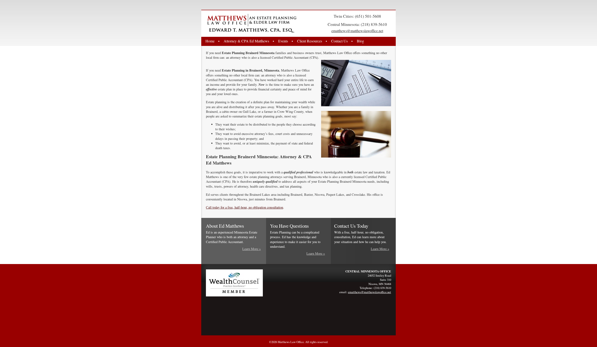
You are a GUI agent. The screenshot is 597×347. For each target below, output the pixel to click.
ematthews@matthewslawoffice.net (357, 30)
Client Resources (309, 40)
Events (283, 40)
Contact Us (339, 40)
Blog (360, 40)
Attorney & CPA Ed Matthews (246, 40)
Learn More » (251, 249)
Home (210, 40)
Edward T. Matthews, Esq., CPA (252, 23)
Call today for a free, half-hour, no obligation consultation (244, 207)
